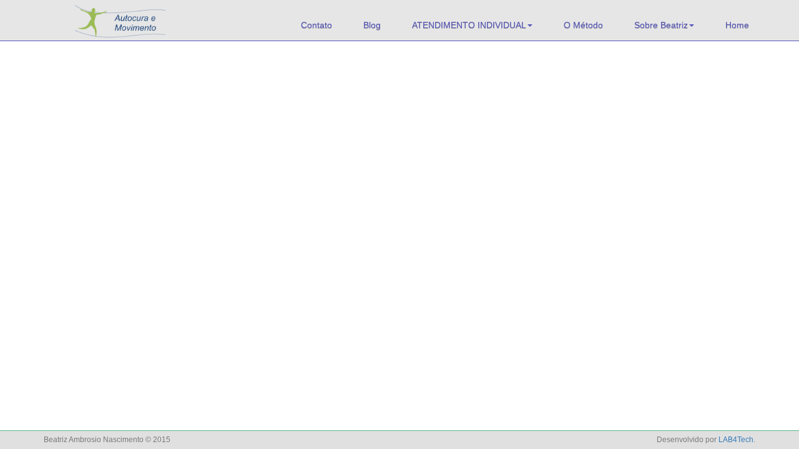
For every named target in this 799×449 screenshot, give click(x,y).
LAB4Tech (735, 439)
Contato (316, 25)
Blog (372, 25)
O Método (583, 25)
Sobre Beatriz (661, 25)
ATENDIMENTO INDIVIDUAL (469, 25)
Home (737, 25)
